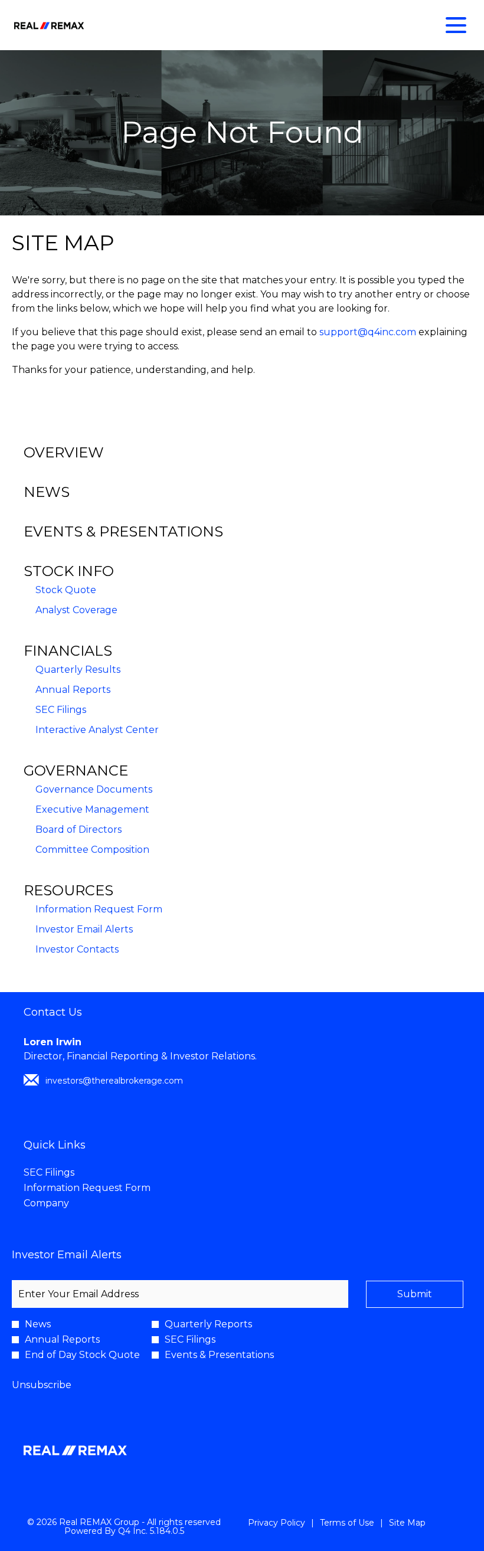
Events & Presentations (123, 531)
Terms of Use (347, 1523)
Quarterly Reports (208, 1324)
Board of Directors (78, 829)
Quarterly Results (77, 669)
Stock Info (69, 571)
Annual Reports (72, 689)
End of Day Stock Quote (82, 1355)
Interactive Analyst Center (97, 729)
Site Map (407, 1523)
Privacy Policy (276, 1523)
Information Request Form (98, 909)
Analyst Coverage (76, 610)
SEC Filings (60, 709)
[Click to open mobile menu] (456, 25)
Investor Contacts (77, 949)
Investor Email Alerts (84, 929)
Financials (68, 650)
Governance (76, 770)
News (47, 491)
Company (65, 1203)
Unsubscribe (41, 1384)
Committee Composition (92, 849)
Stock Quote (65, 589)
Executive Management (92, 809)
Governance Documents (93, 789)
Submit (414, 1294)
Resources (68, 890)
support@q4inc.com (367, 332)
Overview (64, 452)
